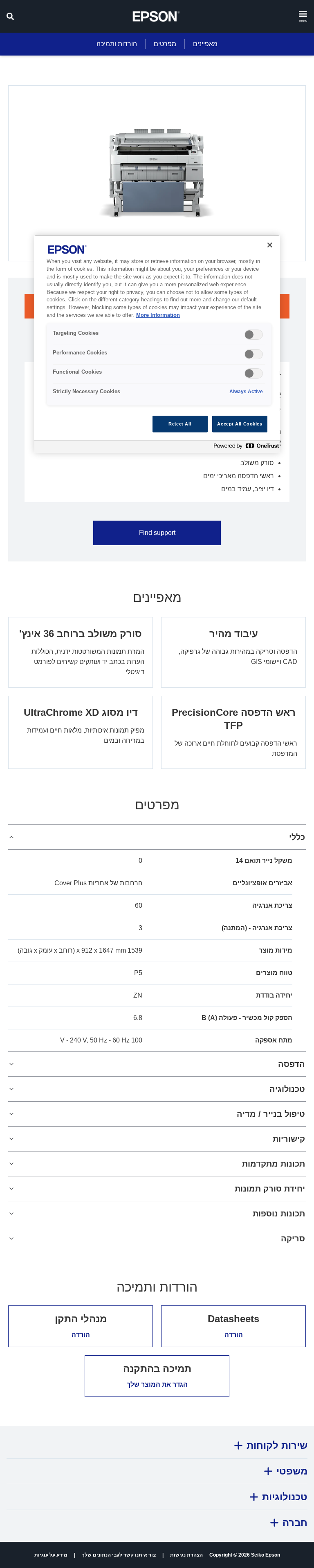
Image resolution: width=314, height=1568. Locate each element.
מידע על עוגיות (50, 1555)
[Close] (270, 245)
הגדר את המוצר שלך (157, 1384)
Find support (157, 532)
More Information (158, 315)
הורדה (233, 1334)
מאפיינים (205, 43)
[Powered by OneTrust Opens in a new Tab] (244, 448)
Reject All (179, 423)
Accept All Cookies (239, 423)
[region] (157, 344)
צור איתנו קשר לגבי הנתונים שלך (119, 1555)
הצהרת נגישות (186, 1555)
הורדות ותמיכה (116, 43)
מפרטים (165, 43)
